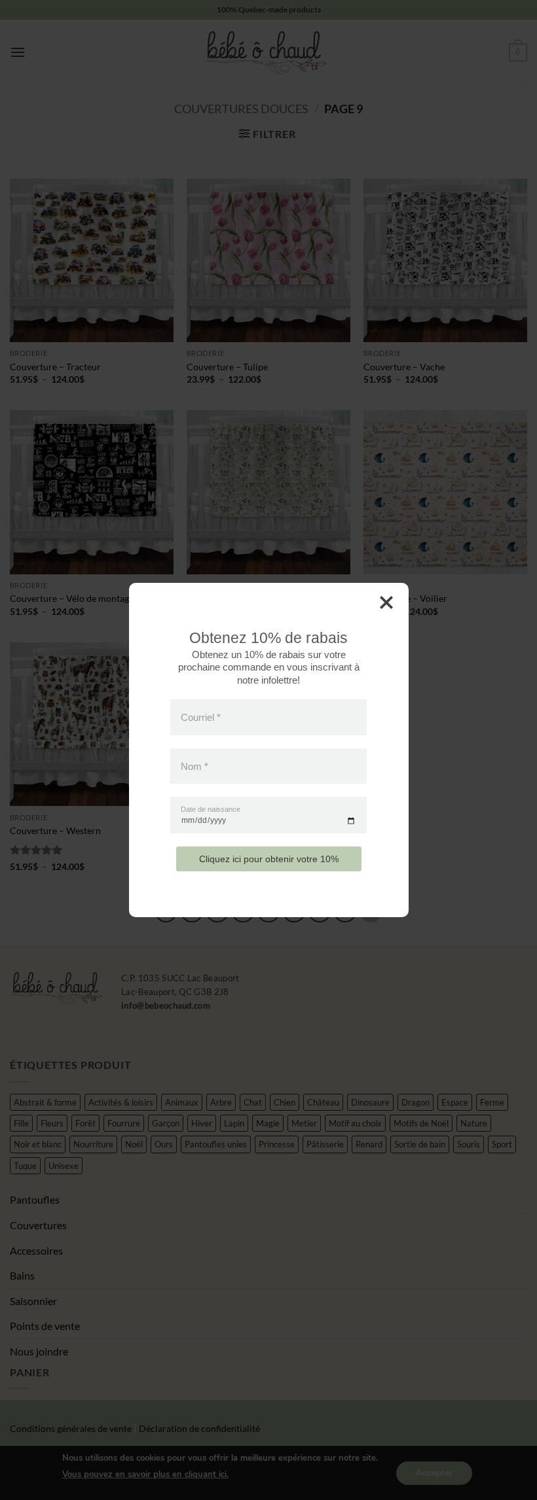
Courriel (201, 717)
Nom (194, 766)
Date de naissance (210, 809)
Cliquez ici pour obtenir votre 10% (269, 859)
